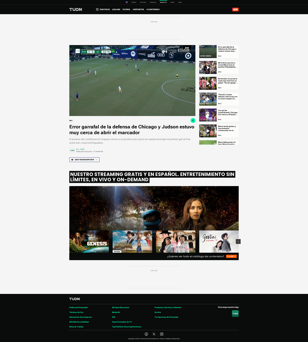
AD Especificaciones (120, 307)
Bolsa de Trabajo (76, 327)
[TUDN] (75, 9)
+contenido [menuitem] (153, 9)
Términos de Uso (76, 312)
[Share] (193, 120)
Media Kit (116, 312)
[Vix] (235, 9)
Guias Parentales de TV (122, 322)
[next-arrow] (238, 241)
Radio (172, 2)
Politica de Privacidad (78, 307)
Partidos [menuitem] (105, 9)
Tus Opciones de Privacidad (166, 317)
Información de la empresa (80, 317)
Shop (180, 2)
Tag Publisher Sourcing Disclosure (126, 327)
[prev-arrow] (67, 241)
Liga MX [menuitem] (116, 9)
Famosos (153, 2)
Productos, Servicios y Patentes (168, 307)
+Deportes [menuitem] (138, 9)
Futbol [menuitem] (126, 9)
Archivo (158, 312)
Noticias (143, 2)
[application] (132, 80)
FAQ (113, 317)
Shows (134, 2)
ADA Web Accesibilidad (79, 322)
